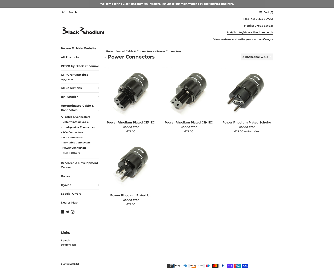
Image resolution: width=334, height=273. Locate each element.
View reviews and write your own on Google (243, 39)
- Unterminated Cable (75, 122)
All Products (70, 57)
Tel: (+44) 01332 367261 (258, 18)
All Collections (80, 88)
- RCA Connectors (72, 132)
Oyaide (80, 185)
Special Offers (71, 193)
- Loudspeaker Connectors (77, 127)
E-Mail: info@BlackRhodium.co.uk (250, 32)
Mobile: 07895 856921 (258, 25)
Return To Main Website (78, 48)
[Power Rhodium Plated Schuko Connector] (246, 92)
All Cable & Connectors (75, 116)
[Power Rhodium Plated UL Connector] (130, 165)
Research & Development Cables (79, 165)
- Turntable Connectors (75, 142)
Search (65, 240)
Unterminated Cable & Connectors (80, 108)
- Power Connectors (73, 147)
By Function (80, 96)
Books (65, 176)
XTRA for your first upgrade (74, 77)
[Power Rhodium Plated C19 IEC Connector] (188, 92)
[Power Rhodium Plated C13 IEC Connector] (130, 92)
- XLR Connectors (72, 137)
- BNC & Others (70, 153)
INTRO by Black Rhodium (80, 66)
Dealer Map (69, 202)
